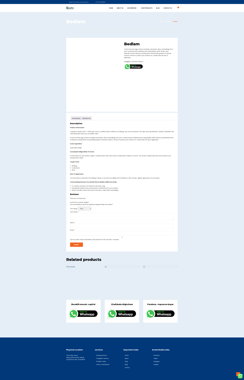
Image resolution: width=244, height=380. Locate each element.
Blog (158, 8)
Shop (126, 361)
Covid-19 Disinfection (102, 364)
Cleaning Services (101, 355)
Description (76, 118)
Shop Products (146, 8)
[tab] (76, 118)
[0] (177, 8)
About (126, 358)
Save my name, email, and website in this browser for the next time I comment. (94, 239)
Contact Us (168, 8)
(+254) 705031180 (100, 2)
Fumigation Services (102, 358)
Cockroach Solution (137, 61)
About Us (120, 8)
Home (111, 8)
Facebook (156, 355)
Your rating (74, 209)
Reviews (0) (86, 118)
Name (72, 222)
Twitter (155, 358)
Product (168, 21)
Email (72, 230)
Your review (74, 212)
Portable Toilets (101, 361)
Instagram (156, 361)
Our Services (131, 8)
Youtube (156, 364)
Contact (127, 367)
